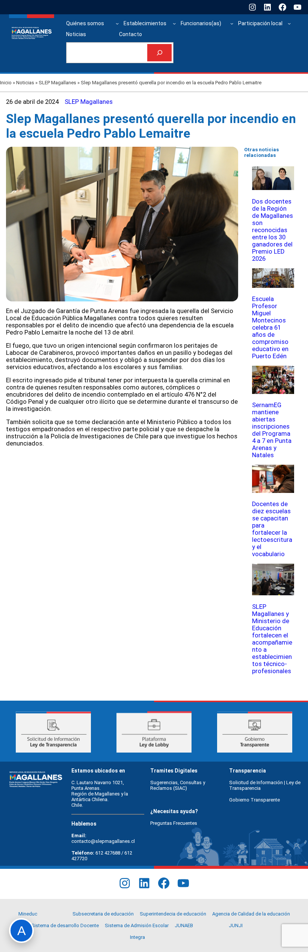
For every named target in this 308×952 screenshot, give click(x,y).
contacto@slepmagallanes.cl (103, 841)
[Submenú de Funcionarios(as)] (231, 23)
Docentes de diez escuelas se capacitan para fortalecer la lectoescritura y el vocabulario (272, 529)
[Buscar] (159, 53)
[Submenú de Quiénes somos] (117, 23)
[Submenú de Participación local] (289, 23)
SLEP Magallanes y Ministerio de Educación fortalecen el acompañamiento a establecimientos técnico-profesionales (272, 639)
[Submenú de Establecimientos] (174, 23)
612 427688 (107, 853)
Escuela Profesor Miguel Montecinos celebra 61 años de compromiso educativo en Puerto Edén (270, 327)
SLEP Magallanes (57, 82)
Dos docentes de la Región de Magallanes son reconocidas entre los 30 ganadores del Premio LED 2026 (272, 230)
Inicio (6, 82)
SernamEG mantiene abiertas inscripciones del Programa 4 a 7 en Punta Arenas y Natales (271, 430)
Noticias (25, 82)
